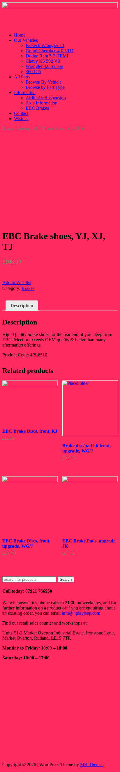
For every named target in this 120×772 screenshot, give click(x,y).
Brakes (23, 128)
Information (25, 92)
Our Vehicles (26, 40)
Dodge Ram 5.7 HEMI (47, 55)
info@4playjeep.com (81, 613)
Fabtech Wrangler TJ (45, 45)
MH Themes (91, 764)
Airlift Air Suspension (46, 97)
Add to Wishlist (16, 282)
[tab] (22, 305)
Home (19, 35)
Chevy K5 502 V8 (43, 61)
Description (21, 305)
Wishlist (21, 118)
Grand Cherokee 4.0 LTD (49, 50)
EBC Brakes (37, 108)
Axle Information (41, 102)
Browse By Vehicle (43, 82)
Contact (21, 113)
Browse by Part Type (45, 87)
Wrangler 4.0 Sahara (44, 66)
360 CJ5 (33, 71)
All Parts (22, 76)
